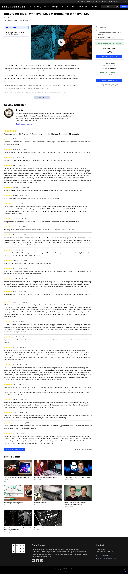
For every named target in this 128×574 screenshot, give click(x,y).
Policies (64, 571)
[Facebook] (37, 560)
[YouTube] (33, 560)
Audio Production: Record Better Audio (77, 477)
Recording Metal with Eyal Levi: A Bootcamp (15, 33)
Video (46, 6)
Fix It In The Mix (39, 528)
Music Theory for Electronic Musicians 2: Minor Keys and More (18, 529)
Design (55, 6)
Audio (94, 6)
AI (62, 6)
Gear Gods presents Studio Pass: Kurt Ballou (17, 478)
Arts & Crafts (83, 6)
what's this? (118, 43)
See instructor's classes (24, 124)
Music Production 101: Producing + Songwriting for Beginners (76, 504)
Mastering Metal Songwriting (14, 503)
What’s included (113, 85)
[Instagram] (41, 560)
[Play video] (61, 42)
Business (71, 6)
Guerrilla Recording (40, 503)
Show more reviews (14, 449)
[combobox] (110, 6)
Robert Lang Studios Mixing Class (45, 477)
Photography (35, 6)
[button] (123, 569)
